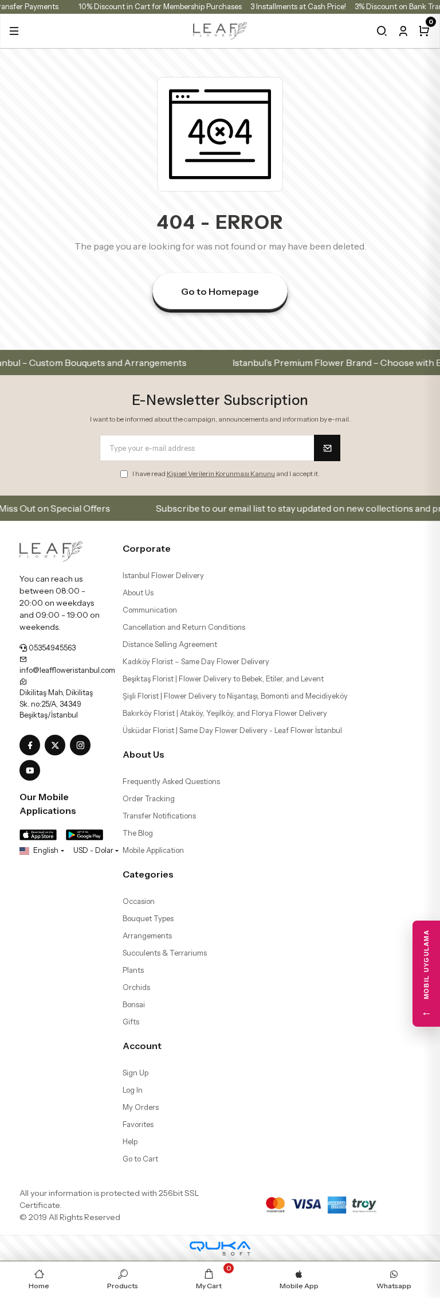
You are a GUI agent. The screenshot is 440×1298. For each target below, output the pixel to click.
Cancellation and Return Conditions (184, 627)
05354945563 (51, 647)
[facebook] (32, 745)
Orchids (136, 987)
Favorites (138, 1124)
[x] (57, 745)
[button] (14, 31)
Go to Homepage (220, 291)
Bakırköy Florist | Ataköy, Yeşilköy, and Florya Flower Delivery (225, 713)
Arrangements (147, 935)
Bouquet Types (148, 918)
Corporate (147, 548)
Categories (148, 874)
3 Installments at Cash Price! (298, 6)
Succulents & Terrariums (165, 952)
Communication (150, 609)
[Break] (382, 31)
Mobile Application (153, 850)
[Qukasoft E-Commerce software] (220, 1248)
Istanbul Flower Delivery (163, 575)
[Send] (327, 448)
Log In (133, 1089)
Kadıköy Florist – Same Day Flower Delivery (196, 661)
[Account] (403, 31)
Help (130, 1141)
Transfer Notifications (159, 815)
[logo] (220, 29)
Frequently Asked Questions (171, 781)
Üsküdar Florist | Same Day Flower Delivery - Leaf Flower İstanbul (232, 730)
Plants (133, 970)
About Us (138, 592)
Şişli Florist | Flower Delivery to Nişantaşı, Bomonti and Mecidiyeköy (235, 695)
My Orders (141, 1107)
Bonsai (134, 1004)
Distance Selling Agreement (170, 644)
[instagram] (82, 745)
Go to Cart (140, 1158)
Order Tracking (149, 798)
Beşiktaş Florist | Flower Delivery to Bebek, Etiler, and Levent (223, 678)
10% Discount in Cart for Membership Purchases (160, 6)
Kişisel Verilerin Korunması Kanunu (221, 473)
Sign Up (135, 1072)
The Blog (138, 832)
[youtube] (32, 770)
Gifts (131, 1021)
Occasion (139, 901)
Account (142, 1045)
